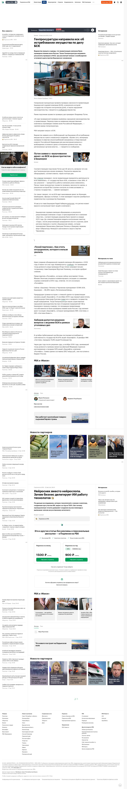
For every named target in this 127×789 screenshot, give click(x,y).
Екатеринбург (26, 718)
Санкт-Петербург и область (29, 716)
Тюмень (24, 743)
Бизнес (4, 529)
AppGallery (105, 720)
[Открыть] (14, 2)
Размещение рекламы (87, 723)
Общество (5, 121)
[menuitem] (25, 2)
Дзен (43, 723)
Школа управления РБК (88, 749)
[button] (114, 2)
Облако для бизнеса (87, 729)
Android (104, 718)
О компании (85, 716)
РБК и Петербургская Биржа (9, 451)
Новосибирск (25, 720)
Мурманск (25, 752)
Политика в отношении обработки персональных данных (78, 779)
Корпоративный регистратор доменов (90, 732)
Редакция (84, 720)
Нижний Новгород (27, 734)
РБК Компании (102, 46)
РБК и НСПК (5, 327)
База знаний (5, 731)
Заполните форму (61, 585)
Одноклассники (46, 718)
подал (63, 299)
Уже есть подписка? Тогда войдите (62, 567)
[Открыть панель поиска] (118, 2)
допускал (70, 203)
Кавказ (24, 747)
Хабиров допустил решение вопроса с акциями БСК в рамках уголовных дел (52, 322)
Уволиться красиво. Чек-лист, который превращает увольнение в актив (109, 43)
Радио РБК (9, 2)
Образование (101, 505)
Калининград (25, 729)
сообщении (62, 109)
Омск (23, 723)
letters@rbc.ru (17, 767)
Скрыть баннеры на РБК (68, 716)
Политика (4, 56)
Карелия (24, 749)
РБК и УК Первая (6, 603)
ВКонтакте (45, 716)
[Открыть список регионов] (114, 2)
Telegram (44, 720)
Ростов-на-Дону (26, 738)
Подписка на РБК (66, 718)
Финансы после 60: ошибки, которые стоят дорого (109, 492)
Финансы (4, 361)
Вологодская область (27, 727)
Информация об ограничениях (11, 779)
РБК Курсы (84, 746)
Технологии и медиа (7, 459)
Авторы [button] (36, 393)
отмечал (40, 178)
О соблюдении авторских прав (31, 779)
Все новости (7, 31)
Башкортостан (26, 725)
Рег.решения (85, 737)
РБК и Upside (5, 185)
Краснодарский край (27, 731)
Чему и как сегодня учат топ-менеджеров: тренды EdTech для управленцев (107, 501)
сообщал (70, 264)
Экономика (5, 645)
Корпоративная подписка (68, 720)
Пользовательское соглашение (51, 779)
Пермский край (26, 736)
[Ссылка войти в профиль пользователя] (121, 2)
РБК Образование (7, 734)
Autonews (100, 38)
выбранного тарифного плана (79, 570)
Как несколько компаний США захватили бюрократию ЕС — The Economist (107, 511)
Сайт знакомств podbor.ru (89, 742)
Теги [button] (41, 393)
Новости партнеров (41, 432)
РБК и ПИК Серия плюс (8, 637)
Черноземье (25, 745)
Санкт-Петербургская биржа (29, 772)
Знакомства (85, 740)
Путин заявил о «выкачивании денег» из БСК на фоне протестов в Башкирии (52, 156)
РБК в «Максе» (42, 360)
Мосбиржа (18, 772)
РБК (35, 255)
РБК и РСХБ (5, 237)
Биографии (5, 729)
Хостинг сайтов (86, 735)
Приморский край (27, 754)
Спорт (4, 679)
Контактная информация (88, 718)
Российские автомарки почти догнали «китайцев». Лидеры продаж (109, 35)
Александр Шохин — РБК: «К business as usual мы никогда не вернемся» (110, 52)
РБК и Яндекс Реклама (8, 129)
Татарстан (25, 740)
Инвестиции (5, 48)
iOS (103, 716)
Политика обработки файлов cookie (107, 779)
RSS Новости (65, 727)
